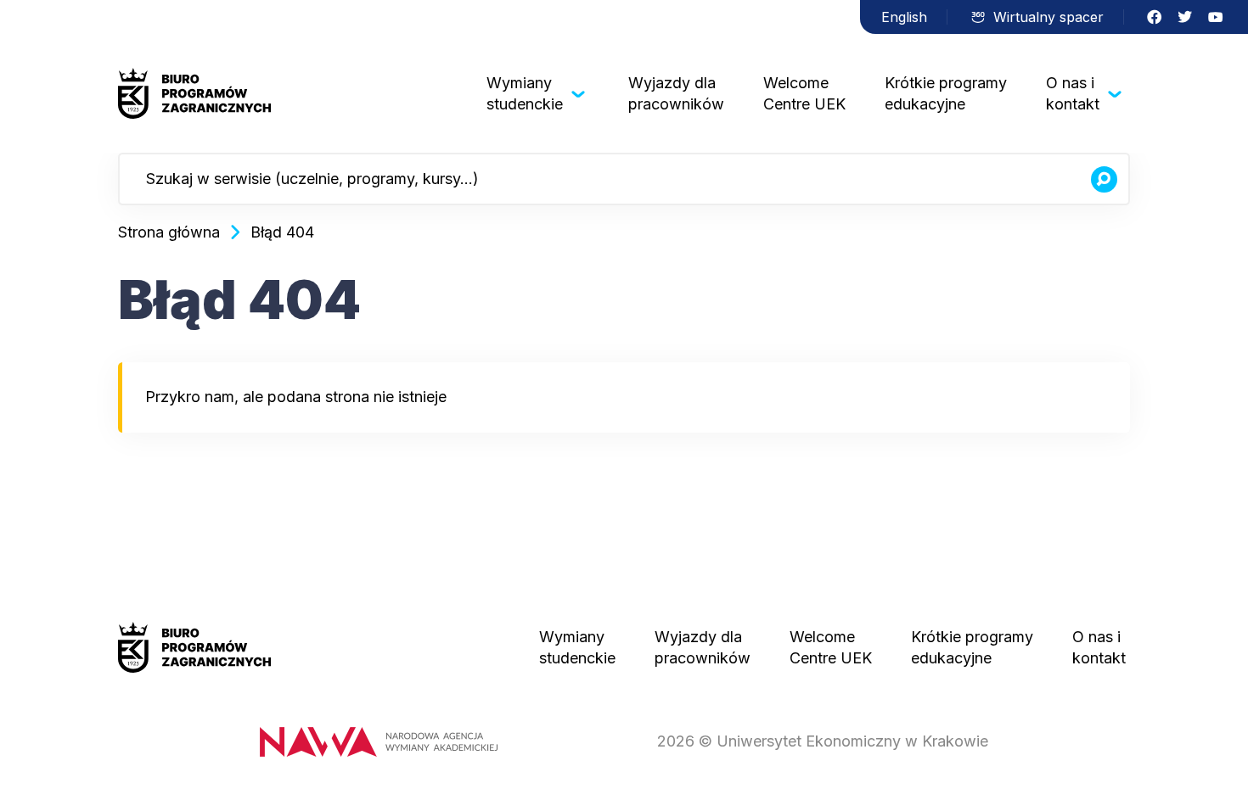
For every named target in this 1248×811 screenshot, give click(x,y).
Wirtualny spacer (1048, 16)
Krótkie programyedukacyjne (946, 93)
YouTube (1215, 17)
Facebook (1154, 17)
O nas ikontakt (1072, 93)
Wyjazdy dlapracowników (676, 93)
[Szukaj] (1103, 179)
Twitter (1185, 17)
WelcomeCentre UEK (804, 93)
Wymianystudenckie (524, 93)
